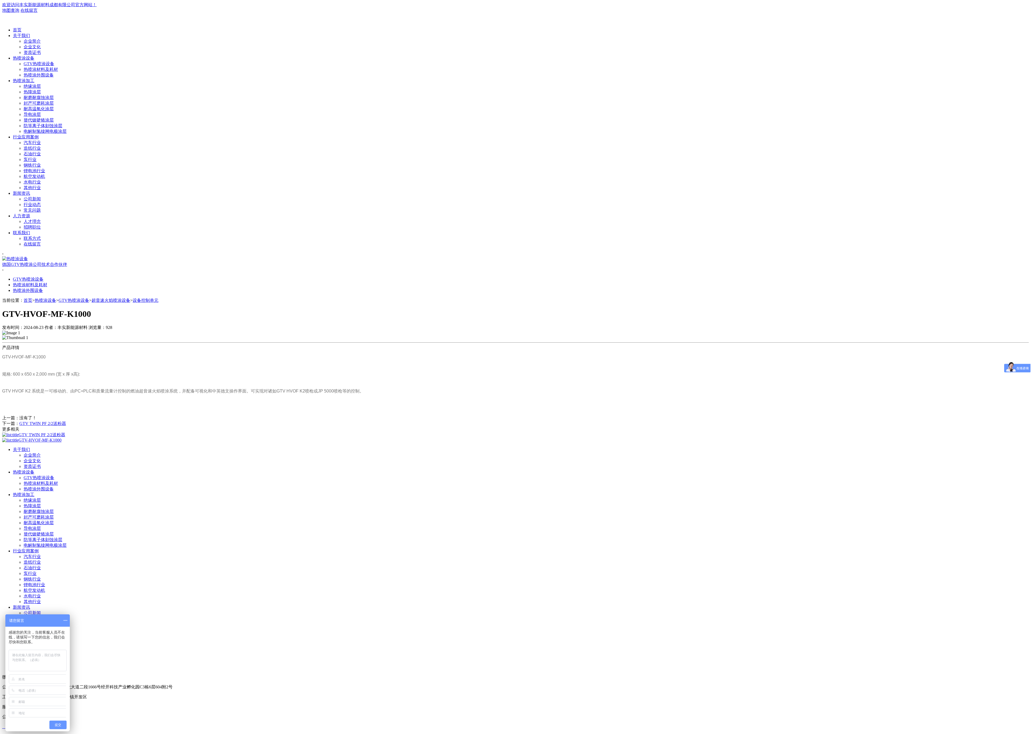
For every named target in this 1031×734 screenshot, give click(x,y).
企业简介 (32, 41)
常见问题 (32, 210)
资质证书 (32, 52)
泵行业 (30, 159)
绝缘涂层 (32, 86)
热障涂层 (32, 92)
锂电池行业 (34, 170)
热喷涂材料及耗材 (41, 69)
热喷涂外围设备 (39, 75)
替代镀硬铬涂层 (39, 120)
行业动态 (32, 204)
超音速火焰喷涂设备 (111, 300)
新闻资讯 (21, 193)
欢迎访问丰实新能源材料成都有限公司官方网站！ (49, 4)
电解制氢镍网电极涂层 (45, 131)
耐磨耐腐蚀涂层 (39, 97)
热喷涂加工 (23, 80)
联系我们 (21, 232)
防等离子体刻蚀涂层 (43, 125)
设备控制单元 (145, 300)
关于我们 (21, 35)
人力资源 (21, 216)
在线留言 (29, 10)
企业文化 (32, 47)
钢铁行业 (32, 165)
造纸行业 (32, 148)
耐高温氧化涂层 (39, 109)
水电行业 (32, 182)
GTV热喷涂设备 (39, 63)
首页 (17, 30)
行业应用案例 (26, 137)
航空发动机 (34, 176)
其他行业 (32, 187)
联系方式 (32, 238)
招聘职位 (32, 227)
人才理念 (32, 221)
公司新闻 (32, 199)
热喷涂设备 (23, 58)
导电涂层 (32, 114)
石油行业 (32, 154)
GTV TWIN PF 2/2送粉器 (42, 423)
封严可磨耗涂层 (39, 103)
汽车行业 (32, 142)
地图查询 (10, 10)
